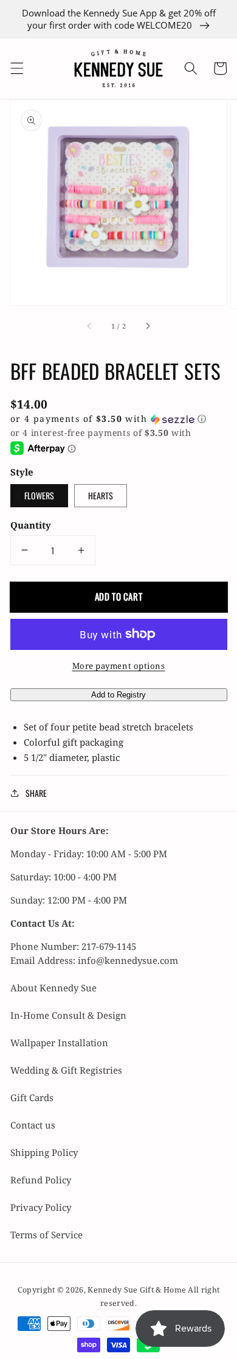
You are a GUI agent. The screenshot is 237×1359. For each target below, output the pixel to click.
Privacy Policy (40, 1207)
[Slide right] (147, 326)
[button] (16, 68)
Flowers (39, 495)
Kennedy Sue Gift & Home (138, 1290)
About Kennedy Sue (53, 988)
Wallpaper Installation (59, 1042)
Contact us (32, 1125)
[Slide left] (89, 326)
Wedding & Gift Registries (66, 1070)
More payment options (118, 665)
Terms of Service (46, 1235)
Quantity (30, 525)
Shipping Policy (44, 1152)
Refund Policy (40, 1180)
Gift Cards (31, 1097)
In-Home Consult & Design (68, 1015)
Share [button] (36, 793)
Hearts (100, 495)
